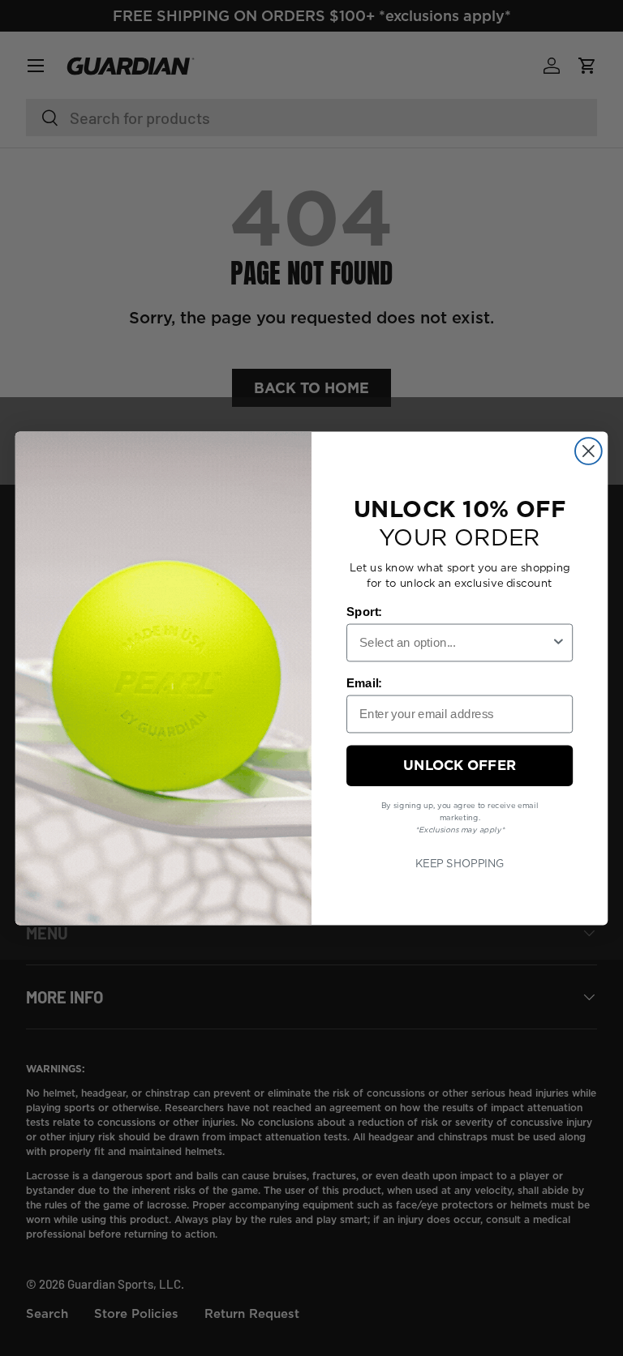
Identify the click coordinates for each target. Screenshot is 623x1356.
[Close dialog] (588, 451)
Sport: (364, 611)
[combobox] (455, 642)
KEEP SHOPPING (460, 862)
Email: (364, 682)
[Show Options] (558, 642)
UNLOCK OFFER (459, 764)
